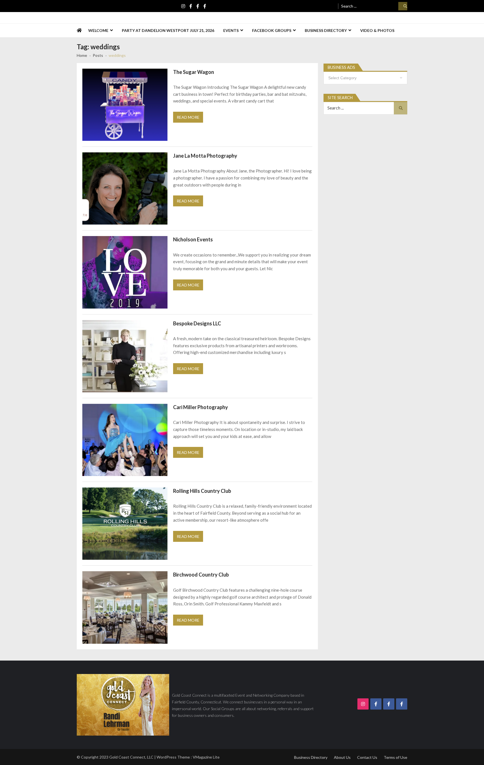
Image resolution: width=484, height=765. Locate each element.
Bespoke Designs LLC (197, 323)
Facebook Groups (271, 30)
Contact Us (367, 757)
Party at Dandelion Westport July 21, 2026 (168, 30)
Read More (188, 117)
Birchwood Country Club (201, 575)
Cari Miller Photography (200, 407)
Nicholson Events (193, 239)
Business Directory (326, 30)
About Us (342, 757)
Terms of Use (395, 757)
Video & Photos (377, 30)
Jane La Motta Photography (205, 156)
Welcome (98, 30)
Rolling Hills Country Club (202, 491)
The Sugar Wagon (193, 72)
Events (231, 30)
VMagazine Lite (206, 757)
